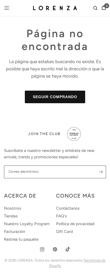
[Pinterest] (55, 249)
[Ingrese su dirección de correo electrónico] (100, 172)
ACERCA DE (20, 196)
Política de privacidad (75, 223)
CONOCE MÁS (75, 196)
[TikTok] (68, 249)
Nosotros (12, 208)
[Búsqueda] (95, 8)
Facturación (14, 231)
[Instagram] (42, 249)
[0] (103, 8)
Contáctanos (68, 208)
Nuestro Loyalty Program (27, 223)
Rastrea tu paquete (21, 239)
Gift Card (64, 231)
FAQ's (61, 216)
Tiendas (11, 216)
